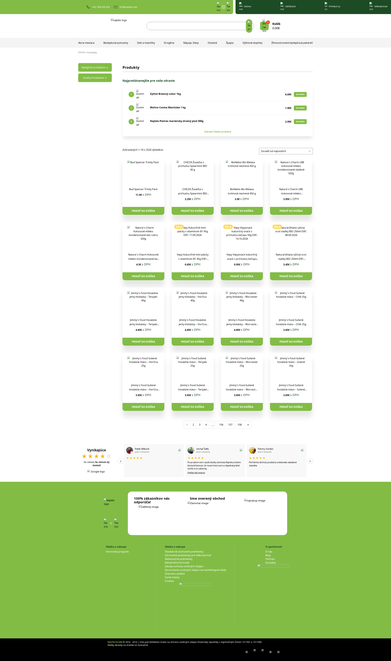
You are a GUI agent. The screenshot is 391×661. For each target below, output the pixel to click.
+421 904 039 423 (101, 7)
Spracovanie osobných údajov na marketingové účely (195, 570)
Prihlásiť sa (334, 6)
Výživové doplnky (252, 42)
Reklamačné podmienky (178, 559)
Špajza (230, 42)
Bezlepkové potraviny (115, 42)
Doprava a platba (175, 573)
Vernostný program (117, 551)
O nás (268, 551)
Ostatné (212, 42)
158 (240, 424)
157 (230, 424)
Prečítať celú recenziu (196, 473)
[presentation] (120, 460)
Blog (268, 555)
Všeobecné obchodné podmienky (184, 551)
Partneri (270, 559)
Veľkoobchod (380, 6)
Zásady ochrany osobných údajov (184, 566)
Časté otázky (172, 577)
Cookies (169, 581)
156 (221, 424)
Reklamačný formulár (177, 562)
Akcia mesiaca (86, 42)
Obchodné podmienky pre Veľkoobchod (188, 555)
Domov (247, 6)
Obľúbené (290, 6)
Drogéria (169, 42)
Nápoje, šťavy (191, 42)
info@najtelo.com (128, 7)
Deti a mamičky (146, 42)
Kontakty (270, 562)
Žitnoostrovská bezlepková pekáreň (292, 42)
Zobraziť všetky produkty (217, 131)
